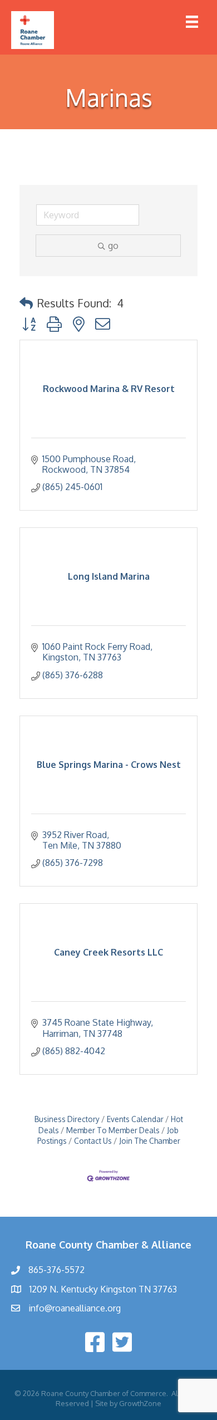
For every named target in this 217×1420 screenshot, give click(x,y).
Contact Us (93, 1140)
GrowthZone (140, 1403)
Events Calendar (135, 1119)
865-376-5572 (56, 1269)
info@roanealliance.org (74, 1308)
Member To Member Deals (113, 1130)
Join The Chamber (149, 1140)
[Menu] (192, 22)
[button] (26, 303)
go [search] (113, 245)
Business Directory (67, 1119)
